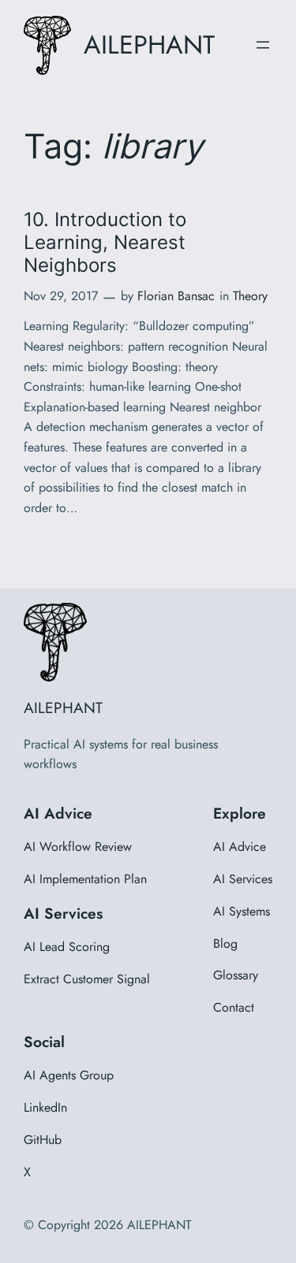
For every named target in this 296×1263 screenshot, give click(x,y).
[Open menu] (262, 44)
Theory (250, 296)
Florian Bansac (176, 296)
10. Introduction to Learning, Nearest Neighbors (105, 242)
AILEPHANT (149, 44)
